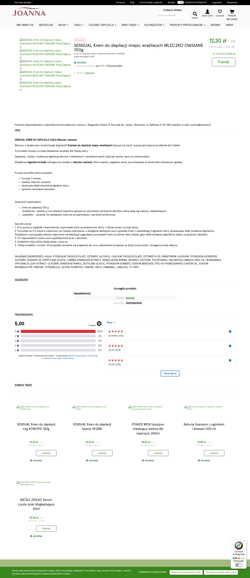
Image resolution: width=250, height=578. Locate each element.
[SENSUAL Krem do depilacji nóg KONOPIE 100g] (36, 408)
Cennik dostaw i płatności (151, 3)
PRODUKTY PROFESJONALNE (186, 25)
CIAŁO (78, 25)
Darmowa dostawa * (23, 3)
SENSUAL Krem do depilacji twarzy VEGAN (92, 427)
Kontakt (171, 3)
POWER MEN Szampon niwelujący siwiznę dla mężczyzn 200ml (148, 429)
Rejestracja (232, 3)
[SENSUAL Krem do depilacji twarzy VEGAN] (92, 408)
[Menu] (245, 542)
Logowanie (217, 3)
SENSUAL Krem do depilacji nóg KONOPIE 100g (36, 427)
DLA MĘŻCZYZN (153, 25)
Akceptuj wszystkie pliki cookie (221, 572)
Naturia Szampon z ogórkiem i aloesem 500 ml (204, 427)
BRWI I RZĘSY (129, 25)
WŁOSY (62, 25)
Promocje (120, 3)
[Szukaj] (194, 13)
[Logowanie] (207, 13)
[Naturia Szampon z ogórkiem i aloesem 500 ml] (204, 408)
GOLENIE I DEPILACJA (101, 25)
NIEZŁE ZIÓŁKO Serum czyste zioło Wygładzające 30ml (36, 504)
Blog (132, 3)
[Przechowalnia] (220, 13)
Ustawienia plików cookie (152, 572)
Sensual (89, 73)
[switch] (238, 565)
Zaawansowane (177, 20)
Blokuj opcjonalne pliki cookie (186, 572)
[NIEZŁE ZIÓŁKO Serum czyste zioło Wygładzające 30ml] (36, 483)
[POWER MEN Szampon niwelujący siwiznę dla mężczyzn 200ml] (148, 408)
